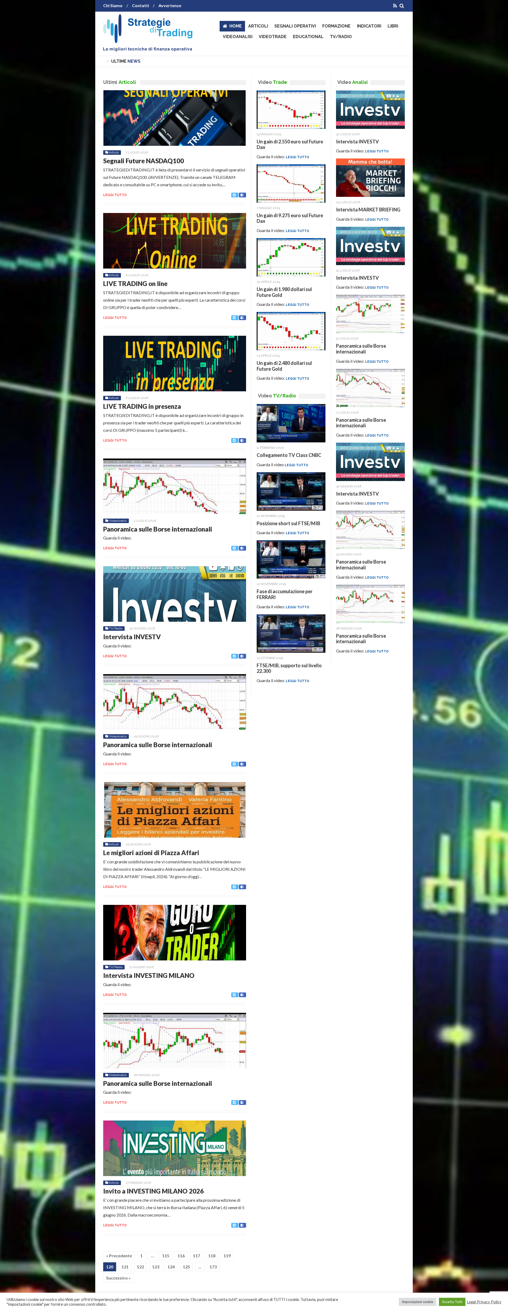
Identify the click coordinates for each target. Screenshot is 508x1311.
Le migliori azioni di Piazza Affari (151, 852)
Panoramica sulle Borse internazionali (157, 529)
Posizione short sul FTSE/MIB (288, 523)
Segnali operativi (295, 26)
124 (171, 1266)
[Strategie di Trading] (147, 47)
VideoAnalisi (237, 36)
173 (213, 1266)
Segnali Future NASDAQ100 (143, 161)
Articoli (258, 26)
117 (196, 1255)
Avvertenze (169, 5)
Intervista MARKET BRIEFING (368, 209)
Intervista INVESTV (132, 637)
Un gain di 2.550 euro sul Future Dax (290, 144)
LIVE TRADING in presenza (142, 406)
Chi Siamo (113, 5)
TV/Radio (341, 36)
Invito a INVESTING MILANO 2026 (153, 1191)
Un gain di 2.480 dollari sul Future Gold (284, 366)
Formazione (336, 26)
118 (211, 1255)
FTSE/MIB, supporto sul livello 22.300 (289, 668)
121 (125, 1266)
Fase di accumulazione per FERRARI (284, 594)
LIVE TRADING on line (135, 283)
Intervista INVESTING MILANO (148, 975)
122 (140, 1266)
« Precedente (119, 1255)
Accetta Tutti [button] (452, 1302)
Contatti (140, 5)
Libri (393, 26)
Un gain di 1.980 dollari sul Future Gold (284, 292)
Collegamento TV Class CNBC (289, 455)
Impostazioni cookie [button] (417, 1302)
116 (181, 1255)
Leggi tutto (115, 195)
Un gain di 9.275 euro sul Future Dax (290, 218)
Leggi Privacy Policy (484, 1302)
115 (165, 1255)
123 (155, 1266)
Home (235, 26)
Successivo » (118, 1277)
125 (186, 1266)
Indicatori (369, 26)
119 (227, 1255)
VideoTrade (273, 36)
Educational (308, 36)
